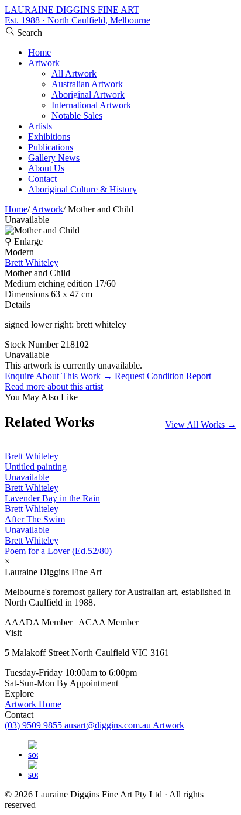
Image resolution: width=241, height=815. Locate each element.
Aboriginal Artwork (88, 94)
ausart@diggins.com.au (108, 725)
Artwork (44, 63)
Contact (42, 179)
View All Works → (200, 424)
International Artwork (91, 105)
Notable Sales (76, 116)
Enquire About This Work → (60, 376)
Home (39, 52)
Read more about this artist (54, 386)
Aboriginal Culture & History (82, 189)
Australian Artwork (87, 84)
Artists (40, 126)
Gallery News (54, 158)
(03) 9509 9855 (34, 725)
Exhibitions (49, 137)
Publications (50, 147)
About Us (46, 168)
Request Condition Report (163, 376)
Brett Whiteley (31, 262)
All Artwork (74, 73)
